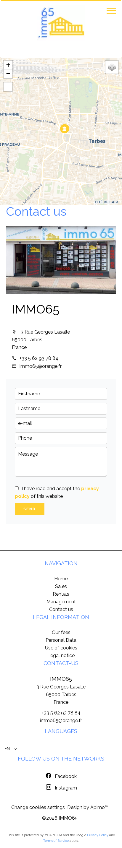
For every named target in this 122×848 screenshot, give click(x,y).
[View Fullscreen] (8, 86)
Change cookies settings (38, 807)
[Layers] (111, 67)
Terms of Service (56, 841)
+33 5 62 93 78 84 (39, 358)
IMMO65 (35, 309)
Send (29, 509)
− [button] (8, 73)
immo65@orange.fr (41, 366)
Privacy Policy (97, 835)
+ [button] (8, 65)
